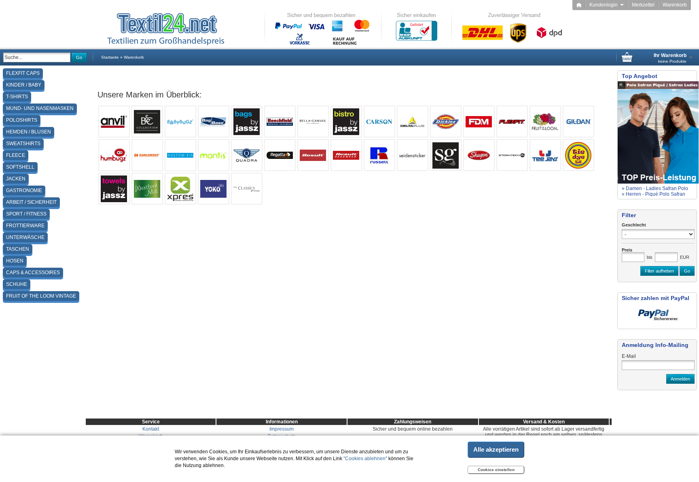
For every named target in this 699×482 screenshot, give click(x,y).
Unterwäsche (25, 237)
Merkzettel (643, 5)
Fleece (15, 155)
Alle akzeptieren (496, 449)
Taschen (17, 249)
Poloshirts (21, 120)
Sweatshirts (23, 143)
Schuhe (16, 284)
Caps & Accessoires (33, 272)
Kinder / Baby (23, 85)
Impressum (281, 429)
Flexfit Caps (23, 73)
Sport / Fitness (26, 214)
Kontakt (150, 429)
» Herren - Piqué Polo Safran (653, 194)
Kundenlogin (606, 5)
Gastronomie (24, 190)
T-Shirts (17, 96)
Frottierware (25, 225)
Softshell (20, 167)
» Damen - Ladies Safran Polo (655, 188)
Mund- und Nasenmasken (40, 108)
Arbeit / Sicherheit (31, 202)
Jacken (15, 179)
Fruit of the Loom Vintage (41, 296)
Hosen (14, 261)
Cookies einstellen (496, 469)
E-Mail (629, 356)
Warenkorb (675, 5)
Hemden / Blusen (28, 132)
